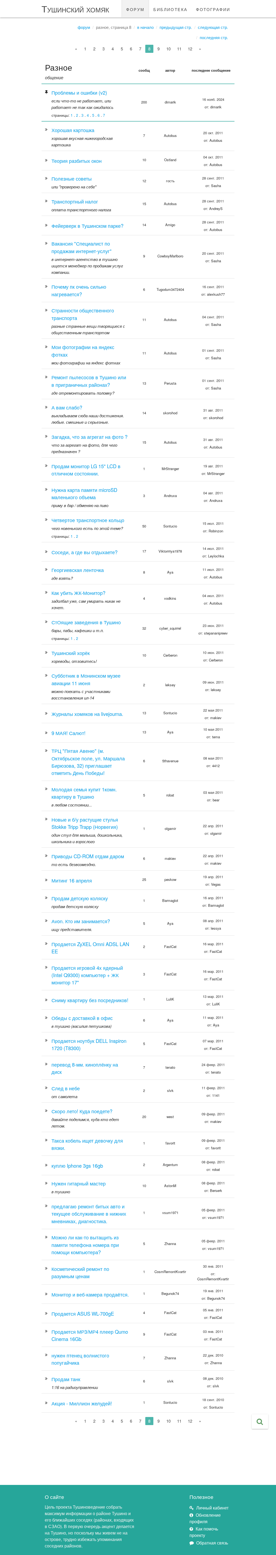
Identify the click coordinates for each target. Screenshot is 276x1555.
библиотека (170, 9)
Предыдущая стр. (176, 27)
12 (190, 48)
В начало (145, 27)
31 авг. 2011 (213, 410)
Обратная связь (212, 1543)
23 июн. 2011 (213, 625)
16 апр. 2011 (213, 897)
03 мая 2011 (213, 792)
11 (179, 48)
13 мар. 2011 (213, 996)
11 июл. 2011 (213, 569)
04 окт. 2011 (213, 157)
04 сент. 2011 (213, 316)
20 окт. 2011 (213, 132)
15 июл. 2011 (213, 523)
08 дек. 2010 (213, 1378)
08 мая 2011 (213, 758)
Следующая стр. (213, 27)
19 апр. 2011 (213, 876)
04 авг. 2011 (213, 492)
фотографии (213, 9)
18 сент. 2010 (213, 1399)
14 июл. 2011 (213, 548)
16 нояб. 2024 (213, 99)
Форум (84, 27)
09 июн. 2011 (213, 682)
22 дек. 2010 (213, 1355)
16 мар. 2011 (213, 943)
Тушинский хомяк (75, 8)
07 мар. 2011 (213, 1040)
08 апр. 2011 (213, 920)
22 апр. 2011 (213, 825)
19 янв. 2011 (213, 1290)
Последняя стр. (214, 37)
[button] (260, 1421)
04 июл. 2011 (213, 595)
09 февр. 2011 (213, 1113)
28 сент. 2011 (213, 178)
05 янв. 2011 (213, 1309)
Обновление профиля (205, 1518)
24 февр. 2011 (213, 1064)
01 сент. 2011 (213, 350)
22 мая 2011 (213, 710)
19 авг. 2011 (213, 465)
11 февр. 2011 (213, 1087)
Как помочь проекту (203, 1532)
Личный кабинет (212, 1508)
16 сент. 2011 (213, 286)
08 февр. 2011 (213, 1161)
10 (168, 48)
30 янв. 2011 (213, 1266)
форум (135, 9)
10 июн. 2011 (213, 652)
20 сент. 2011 (213, 253)
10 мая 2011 (213, 729)
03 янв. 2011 (213, 1331)
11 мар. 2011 (213, 1017)
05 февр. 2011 (213, 1209)
